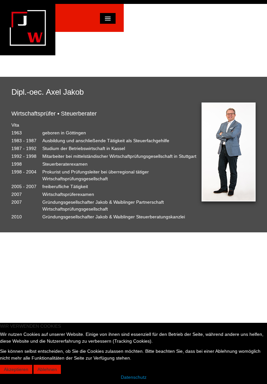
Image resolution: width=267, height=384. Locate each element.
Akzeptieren (16, 369)
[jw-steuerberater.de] (27, 29)
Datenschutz (134, 377)
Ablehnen (47, 369)
